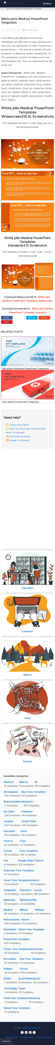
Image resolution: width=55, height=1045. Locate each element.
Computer (29, 813)
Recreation (11, 960)
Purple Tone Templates (17, 951)
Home (2, 9)
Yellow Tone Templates (17, 1010)
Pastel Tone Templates (31, 931)
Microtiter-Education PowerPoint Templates (25, 368)
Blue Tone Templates (33, 793)
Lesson (41, 892)
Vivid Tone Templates (16, 1000)
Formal (11, 852)
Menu (48, 3)
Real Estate (38, 951)
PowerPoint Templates (17, 941)
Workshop (36, 1000)
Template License (44, 1037)
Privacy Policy (26, 1037)
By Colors (12, 813)
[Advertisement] (27, 468)
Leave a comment (20, 440)
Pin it (7, 322)
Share (7, 318)
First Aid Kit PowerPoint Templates (20, 402)
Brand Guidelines (13, 803)
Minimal (43, 911)
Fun (11, 862)
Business (31, 803)
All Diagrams (12, 793)
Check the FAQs (19, 425)
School (28, 970)
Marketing (11, 901)
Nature (29, 921)
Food (27, 843)
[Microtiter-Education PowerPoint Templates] (27, 351)
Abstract (11, 784)
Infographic (11, 892)
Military (27, 911)
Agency (26, 784)
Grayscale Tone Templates (19, 872)
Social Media (25, 980)
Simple (11, 980)
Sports (41, 980)
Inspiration (26, 892)
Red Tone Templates (32, 960)
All (42, 784)
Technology (11, 990)
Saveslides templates (31, 1027)
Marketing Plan (28, 901)
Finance (11, 843)
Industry (38, 882)
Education (12, 833)
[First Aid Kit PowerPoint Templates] (27, 384)
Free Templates (29, 852)
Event (28, 833)
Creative (12, 823)
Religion (11, 970)
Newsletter (11, 931)
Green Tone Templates (17, 882)
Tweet (33, 318)
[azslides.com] (13, 2)
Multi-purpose (12, 921)
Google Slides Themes (31, 862)
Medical (11, 911)
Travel (26, 990)
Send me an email (20, 436)
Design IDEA (29, 823)
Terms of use (11, 1037)
